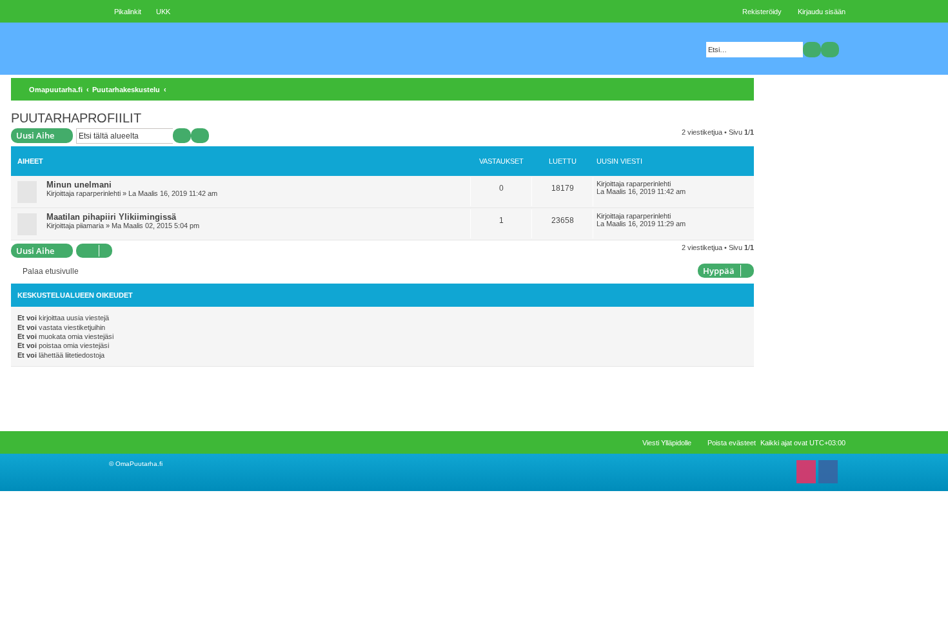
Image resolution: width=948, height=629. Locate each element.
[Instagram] (806, 471)
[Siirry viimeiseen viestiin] (677, 184)
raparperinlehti (98, 193)
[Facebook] (828, 471)
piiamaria (90, 225)
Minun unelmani (79, 184)
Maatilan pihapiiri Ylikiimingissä (111, 217)
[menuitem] (157, 11)
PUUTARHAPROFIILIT (76, 118)
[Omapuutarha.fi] (200, 49)
